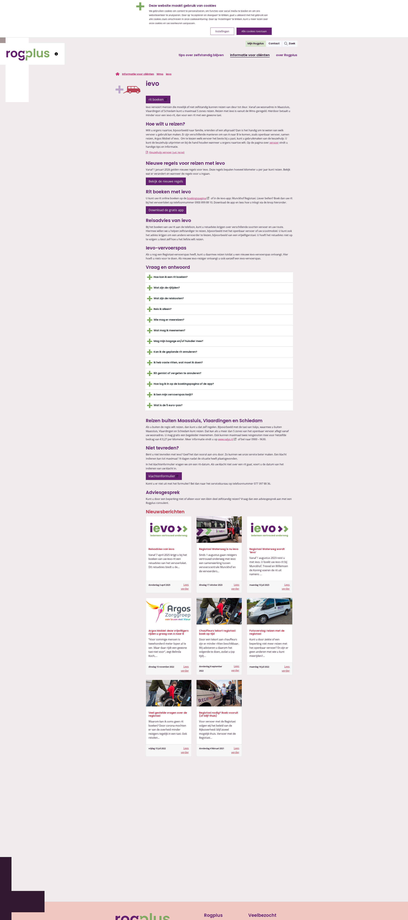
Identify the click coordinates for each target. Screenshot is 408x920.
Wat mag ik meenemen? (169, 330)
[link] (168, 529)
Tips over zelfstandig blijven (201, 55)
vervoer (274, 142)
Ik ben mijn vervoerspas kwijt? (173, 394)
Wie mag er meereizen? (169, 320)
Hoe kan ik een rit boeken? (171, 277)
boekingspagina (198, 198)
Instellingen (222, 31)
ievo (168, 74)
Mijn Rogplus (257, 43)
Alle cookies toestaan (254, 31)
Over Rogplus (286, 55)
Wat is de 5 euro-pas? (168, 405)
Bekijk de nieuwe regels (166, 181)
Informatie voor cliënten (250, 55)
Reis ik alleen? (162, 309)
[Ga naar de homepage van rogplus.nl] (118, 74)
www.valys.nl (227, 439)
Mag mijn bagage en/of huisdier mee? (178, 341)
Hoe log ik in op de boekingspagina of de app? (184, 384)
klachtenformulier (165, 476)
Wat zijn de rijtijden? (167, 288)
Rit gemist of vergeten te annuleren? (177, 373)
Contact (274, 43)
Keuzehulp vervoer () (166, 152)
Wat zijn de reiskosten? (169, 298)
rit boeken (159, 99)
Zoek (292, 43)
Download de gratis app (166, 210)
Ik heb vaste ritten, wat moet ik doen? (178, 362)
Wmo (160, 74)
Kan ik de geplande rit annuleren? (175, 352)
